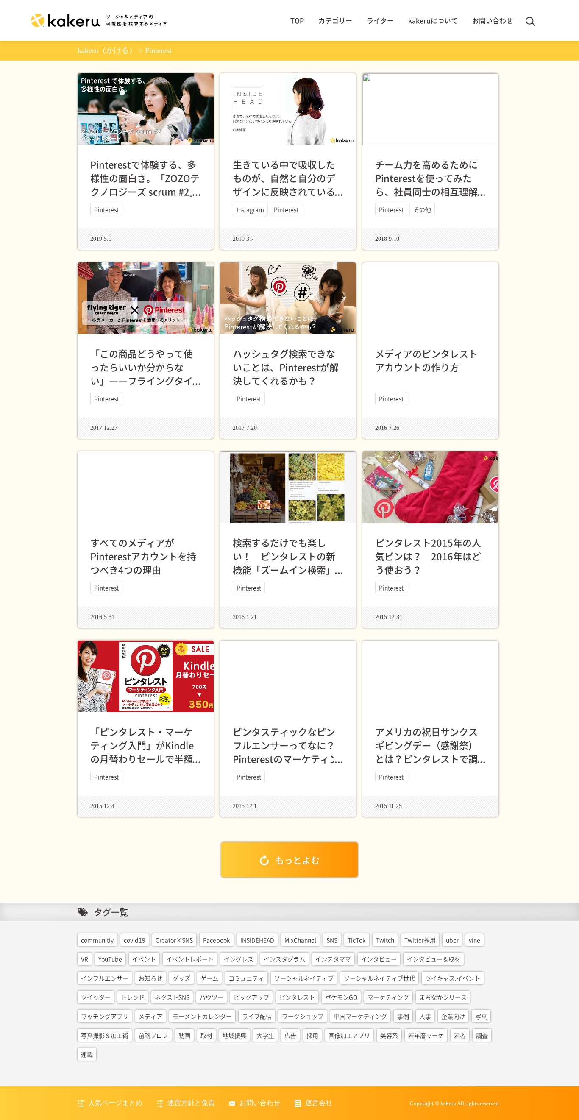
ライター (380, 20)
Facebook (216, 940)
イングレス (238, 959)
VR (84, 959)
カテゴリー (335, 20)
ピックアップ (251, 997)
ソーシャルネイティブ (304, 978)
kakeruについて (433, 20)
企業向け (453, 1016)
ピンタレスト (297, 997)
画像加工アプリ (349, 1035)
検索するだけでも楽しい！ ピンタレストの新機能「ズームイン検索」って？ (284, 562)
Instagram (250, 209)
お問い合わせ (492, 20)
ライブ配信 (257, 1016)
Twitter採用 (420, 940)
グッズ (181, 978)
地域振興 (234, 1035)
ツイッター (96, 997)
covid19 (134, 940)
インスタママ (333, 959)
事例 (403, 1016)
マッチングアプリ (104, 1016)
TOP (297, 20)
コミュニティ (246, 978)
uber (452, 940)
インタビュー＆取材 (433, 959)
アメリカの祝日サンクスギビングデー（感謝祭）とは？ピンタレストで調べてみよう (426, 751)
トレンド (133, 997)
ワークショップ (302, 1016)
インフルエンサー (104, 978)
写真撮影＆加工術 (104, 1035)
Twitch (385, 940)
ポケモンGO (341, 997)
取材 (206, 1035)
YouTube (110, 959)
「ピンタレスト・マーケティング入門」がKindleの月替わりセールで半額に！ (142, 751)
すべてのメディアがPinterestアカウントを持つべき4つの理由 (143, 556)
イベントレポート (190, 959)
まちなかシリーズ (443, 997)
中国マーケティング (360, 1016)
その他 (422, 209)
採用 (312, 1035)
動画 (184, 1035)
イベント (144, 959)
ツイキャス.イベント (452, 978)
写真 (481, 1016)
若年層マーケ (426, 1035)
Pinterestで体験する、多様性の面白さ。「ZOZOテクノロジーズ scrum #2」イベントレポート (145, 184)
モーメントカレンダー (202, 1016)
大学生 (265, 1035)
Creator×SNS (174, 940)
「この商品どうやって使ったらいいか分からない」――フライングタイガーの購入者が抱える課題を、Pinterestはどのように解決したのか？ (143, 387)
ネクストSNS (172, 997)
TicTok (357, 940)
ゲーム (209, 978)
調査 (482, 1035)
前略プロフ (153, 1035)
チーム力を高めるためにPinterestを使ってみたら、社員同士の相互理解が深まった (426, 184)
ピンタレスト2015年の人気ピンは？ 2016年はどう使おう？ (428, 556)
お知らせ (150, 978)
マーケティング (388, 997)
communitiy (97, 940)
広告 (290, 1035)
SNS (331, 940)
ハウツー (211, 997)
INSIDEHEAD (257, 940)
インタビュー (379, 959)
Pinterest (106, 209)
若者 (460, 1035)
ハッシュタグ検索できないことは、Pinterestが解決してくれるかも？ (286, 366)
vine (474, 940)
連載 (87, 1054)
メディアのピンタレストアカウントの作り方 (426, 360)
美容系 (389, 1035)
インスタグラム (284, 959)
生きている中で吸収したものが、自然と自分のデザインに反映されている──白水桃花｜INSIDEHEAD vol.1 (284, 191)
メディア (150, 1016)
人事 (425, 1016)
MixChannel (300, 940)
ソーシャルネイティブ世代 (379, 978)
